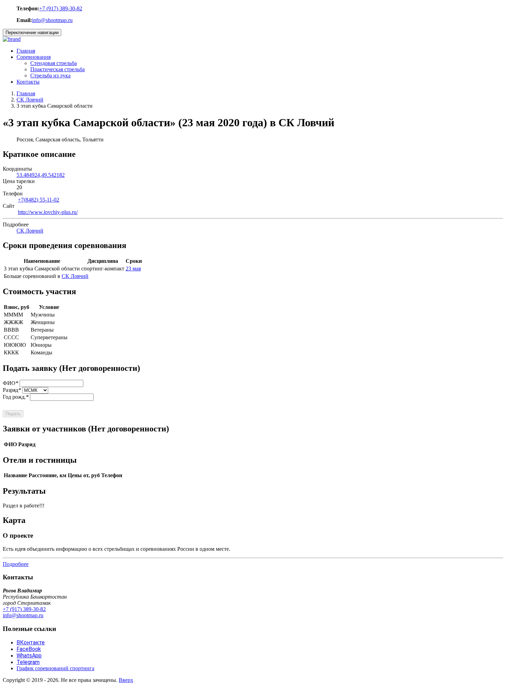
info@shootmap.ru (52, 20)
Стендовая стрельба (53, 63)
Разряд (12, 390)
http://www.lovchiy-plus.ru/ (48, 212)
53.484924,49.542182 (41, 175)
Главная (26, 51)
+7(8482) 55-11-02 (38, 200)
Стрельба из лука (50, 75)
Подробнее (16, 564)
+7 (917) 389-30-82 (60, 8)
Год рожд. (16, 397)
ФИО (10, 383)
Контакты (28, 82)
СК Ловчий (30, 100)
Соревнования (34, 57)
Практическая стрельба (57, 69)
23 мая (133, 268)
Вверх (126, 680)
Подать (13, 413)
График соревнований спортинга (55, 668)
